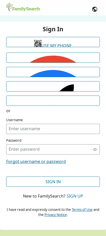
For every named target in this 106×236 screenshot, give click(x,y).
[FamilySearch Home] (23, 7)
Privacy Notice (56, 214)
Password (13, 140)
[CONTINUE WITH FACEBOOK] (53, 72)
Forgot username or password (36, 161)
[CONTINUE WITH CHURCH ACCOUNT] (53, 101)
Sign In (53, 181)
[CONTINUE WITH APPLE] (53, 86)
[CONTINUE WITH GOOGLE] (53, 58)
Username (14, 120)
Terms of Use (82, 209)
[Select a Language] (95, 9)
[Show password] (95, 149)
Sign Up (75, 196)
